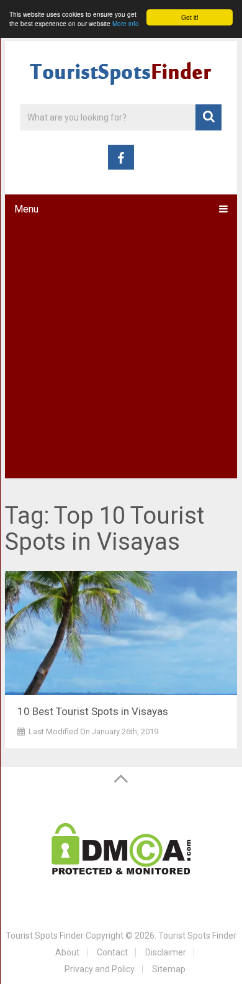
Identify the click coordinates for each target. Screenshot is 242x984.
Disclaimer (165, 952)
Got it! (190, 17)
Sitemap (169, 969)
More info (125, 23)
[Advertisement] (121, 351)
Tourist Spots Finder (45, 936)
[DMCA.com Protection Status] (121, 872)
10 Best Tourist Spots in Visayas (92, 711)
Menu (26, 209)
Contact (112, 952)
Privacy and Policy (100, 969)
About (67, 952)
